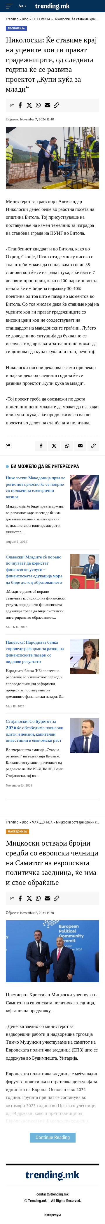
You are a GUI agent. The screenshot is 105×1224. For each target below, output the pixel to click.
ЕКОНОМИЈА (16, 28)
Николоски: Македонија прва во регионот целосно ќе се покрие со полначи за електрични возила (36, 487)
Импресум (52, 1215)
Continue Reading (53, 1137)
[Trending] (52, 6)
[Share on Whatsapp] (38, 105)
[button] (11, 6)
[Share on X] (29, 105)
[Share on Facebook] (20, 105)
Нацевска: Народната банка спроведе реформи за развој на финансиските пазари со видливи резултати (35, 651)
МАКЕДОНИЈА (17, 831)
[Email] (47, 105)
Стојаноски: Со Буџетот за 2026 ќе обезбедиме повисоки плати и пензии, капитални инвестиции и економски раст (34, 730)
